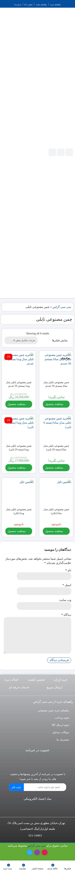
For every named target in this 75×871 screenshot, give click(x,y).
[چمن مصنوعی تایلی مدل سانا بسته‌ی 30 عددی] (56, 365)
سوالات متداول (60, 732)
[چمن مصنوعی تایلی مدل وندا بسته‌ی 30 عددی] (19, 365)
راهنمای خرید (55, 4)
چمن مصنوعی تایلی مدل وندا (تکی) (19, 511)
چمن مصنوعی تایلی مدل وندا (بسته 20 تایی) (19, 447)
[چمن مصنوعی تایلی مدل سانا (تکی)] (56, 492)
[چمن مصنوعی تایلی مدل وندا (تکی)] (19, 492)
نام (68, 570)
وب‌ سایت (65, 600)
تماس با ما (28, 4)
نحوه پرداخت (62, 717)
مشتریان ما (63, 739)
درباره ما (17, 4)
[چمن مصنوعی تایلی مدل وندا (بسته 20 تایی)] (19, 428)
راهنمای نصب (41, 4)
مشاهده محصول (54, 404)
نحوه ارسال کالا (60, 725)
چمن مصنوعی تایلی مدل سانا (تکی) (56, 511)
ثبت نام (16, 787)
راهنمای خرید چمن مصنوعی (53, 710)
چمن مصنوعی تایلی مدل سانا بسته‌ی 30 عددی (56, 384)
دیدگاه (66, 614)
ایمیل (66, 585)
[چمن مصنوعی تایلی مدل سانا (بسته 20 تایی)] (56, 428)
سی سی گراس (61, 306)
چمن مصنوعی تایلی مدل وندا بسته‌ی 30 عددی (19, 384)
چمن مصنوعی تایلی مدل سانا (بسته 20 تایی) (56, 447)
